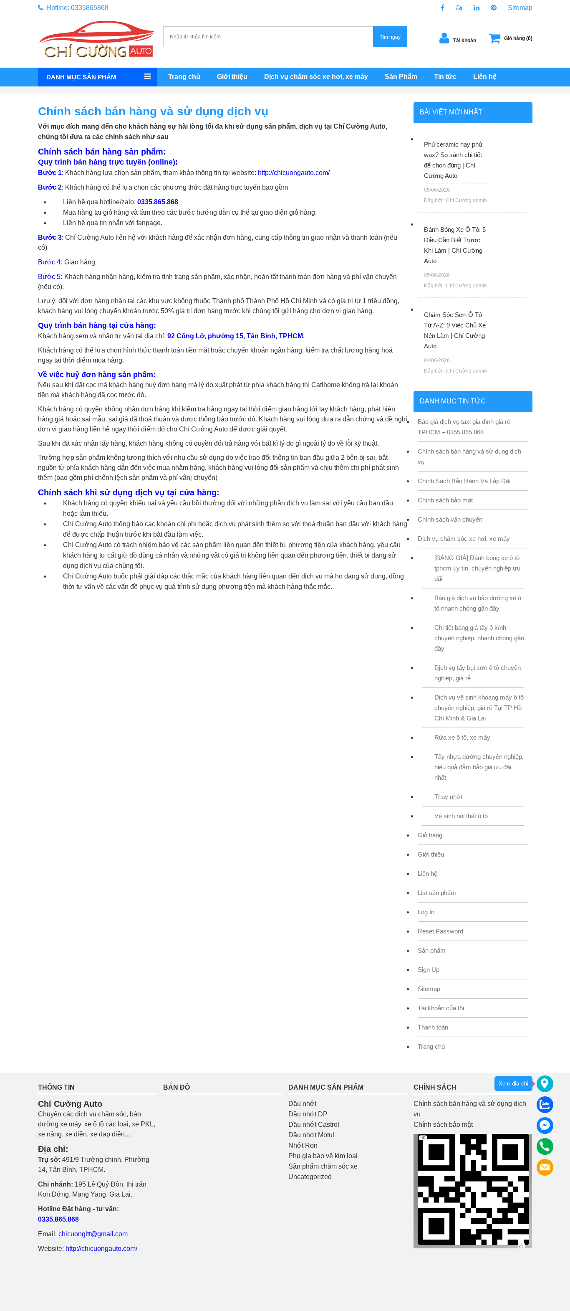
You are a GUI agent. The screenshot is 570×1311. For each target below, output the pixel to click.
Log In (426, 911)
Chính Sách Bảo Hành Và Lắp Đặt (464, 480)
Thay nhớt (448, 796)
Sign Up (428, 969)
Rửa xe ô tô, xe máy (462, 737)
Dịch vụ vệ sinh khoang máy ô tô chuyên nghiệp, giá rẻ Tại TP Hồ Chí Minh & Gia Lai (479, 708)
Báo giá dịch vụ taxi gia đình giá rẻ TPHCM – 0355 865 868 (464, 427)
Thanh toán (433, 1027)
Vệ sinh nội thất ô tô (461, 815)
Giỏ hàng (430, 835)
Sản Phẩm (401, 76)
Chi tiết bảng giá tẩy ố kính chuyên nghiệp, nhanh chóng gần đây (479, 638)
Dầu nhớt (302, 1103)
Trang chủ (184, 76)
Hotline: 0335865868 (76, 7)
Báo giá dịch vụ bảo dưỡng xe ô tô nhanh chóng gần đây (477, 603)
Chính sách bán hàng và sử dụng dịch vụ (469, 456)
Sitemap (520, 7)
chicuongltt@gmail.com (93, 1233)
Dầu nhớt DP (308, 1114)
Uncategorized (310, 1176)
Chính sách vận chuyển (450, 519)
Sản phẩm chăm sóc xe (323, 1166)
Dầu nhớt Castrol (313, 1124)
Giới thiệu (232, 76)
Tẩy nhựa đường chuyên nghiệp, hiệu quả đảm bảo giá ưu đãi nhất (479, 767)
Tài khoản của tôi (441, 1008)
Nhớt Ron (303, 1145)
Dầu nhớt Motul (311, 1135)
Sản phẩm (432, 950)
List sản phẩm (437, 892)
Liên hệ (485, 76)
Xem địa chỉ (513, 1083)
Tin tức (445, 76)
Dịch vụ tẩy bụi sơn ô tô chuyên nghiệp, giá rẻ (477, 673)
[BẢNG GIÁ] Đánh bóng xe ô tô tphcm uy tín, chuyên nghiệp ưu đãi (477, 568)
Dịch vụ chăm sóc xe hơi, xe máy (316, 76)
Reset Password (440, 931)
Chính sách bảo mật (445, 500)
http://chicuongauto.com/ (294, 172)
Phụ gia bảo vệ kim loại (323, 1155)
